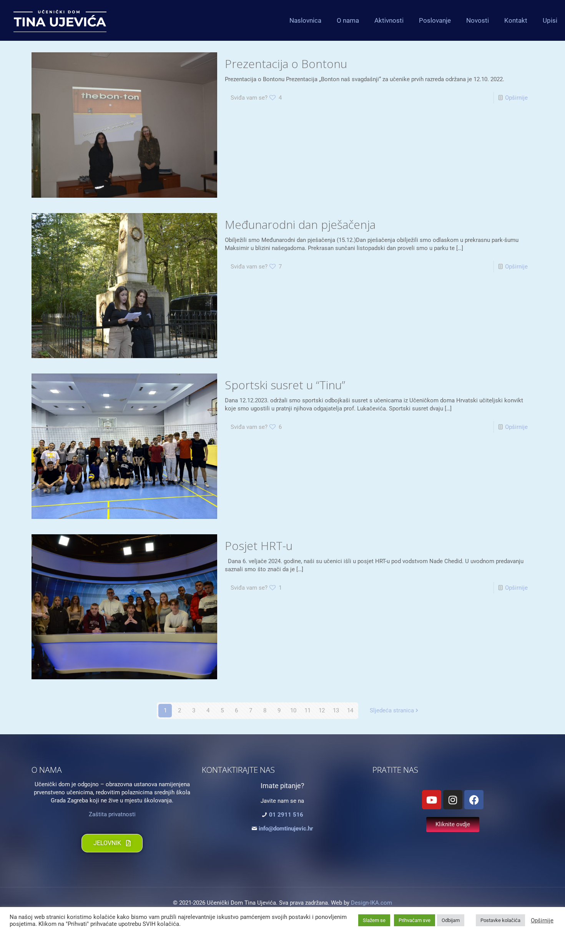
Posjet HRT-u (258, 546)
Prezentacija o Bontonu (286, 64)
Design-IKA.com (371, 902)
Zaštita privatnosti (112, 814)
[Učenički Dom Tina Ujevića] (60, 20)
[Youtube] (431, 799)
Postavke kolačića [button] (500, 920)
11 (307, 710)
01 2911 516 (286, 814)
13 (336, 710)
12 (322, 710)
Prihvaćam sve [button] (414, 920)
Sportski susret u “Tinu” (285, 385)
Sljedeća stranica (392, 710)
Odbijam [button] (451, 920)
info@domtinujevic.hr (286, 828)
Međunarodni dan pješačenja (300, 224)
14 (350, 710)
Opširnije (516, 97)
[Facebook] (474, 799)
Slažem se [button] (374, 920)
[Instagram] (452, 799)
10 (293, 710)
